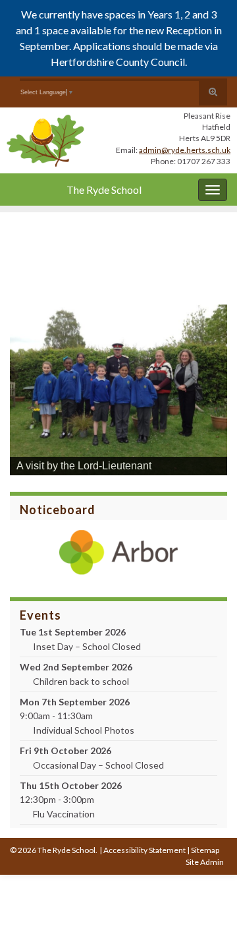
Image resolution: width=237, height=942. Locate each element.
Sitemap (205, 850)
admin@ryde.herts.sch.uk (184, 150)
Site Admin (205, 862)
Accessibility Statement (144, 850)
